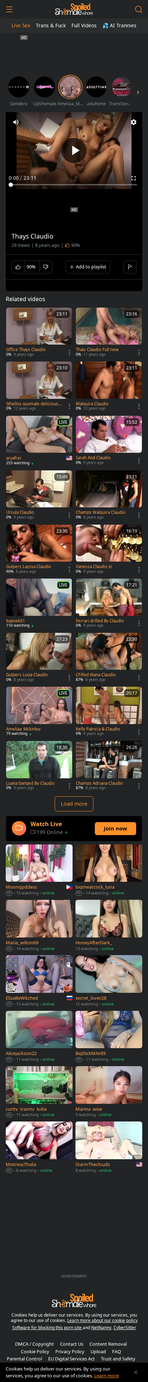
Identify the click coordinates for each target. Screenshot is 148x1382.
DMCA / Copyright (34, 1344)
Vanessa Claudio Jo (94, 567)
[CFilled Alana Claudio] (109, 658)
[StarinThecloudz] (108, 1147)
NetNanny (101, 1328)
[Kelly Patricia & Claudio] (109, 712)
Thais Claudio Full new (97, 349)
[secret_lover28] (108, 981)
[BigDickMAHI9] (108, 1037)
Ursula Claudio (20, 512)
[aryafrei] (39, 441)
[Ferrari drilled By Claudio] (109, 604)
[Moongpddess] (39, 870)
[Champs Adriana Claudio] (109, 766)
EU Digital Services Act (71, 1358)
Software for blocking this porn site (47, 1328)
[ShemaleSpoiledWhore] (74, 9)
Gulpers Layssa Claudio (28, 567)
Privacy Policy (69, 1351)
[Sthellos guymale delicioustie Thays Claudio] (39, 386)
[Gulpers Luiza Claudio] (39, 658)
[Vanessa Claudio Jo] (109, 550)
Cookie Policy (35, 1351)
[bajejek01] (39, 604)
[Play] (74, 150)
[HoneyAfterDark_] (108, 926)
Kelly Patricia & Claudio (98, 729)
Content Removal (108, 1344)
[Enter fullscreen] (133, 178)
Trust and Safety (118, 1358)
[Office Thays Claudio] (39, 333)
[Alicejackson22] (39, 1037)
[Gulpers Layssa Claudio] (39, 550)
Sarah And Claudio (93, 458)
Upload (98, 1351)
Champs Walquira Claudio (100, 512)
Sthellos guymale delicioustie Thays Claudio (33, 404)
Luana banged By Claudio (30, 783)
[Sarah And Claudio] (109, 441)
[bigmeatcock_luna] (108, 870)
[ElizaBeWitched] (39, 981)
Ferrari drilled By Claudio (100, 621)
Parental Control (24, 1358)
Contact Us (71, 1344)
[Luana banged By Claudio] (39, 766)
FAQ (116, 1351)
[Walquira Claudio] (109, 386)
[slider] (74, 184)
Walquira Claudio (92, 404)
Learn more (106, 1375)
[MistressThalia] (39, 1147)
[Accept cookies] (135, 1372)
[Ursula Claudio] (39, 495)
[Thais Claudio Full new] (109, 333)
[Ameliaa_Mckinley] (39, 712)
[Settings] (133, 122)
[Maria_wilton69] (39, 926)
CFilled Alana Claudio (96, 675)
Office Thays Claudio (26, 349)
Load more (74, 803)
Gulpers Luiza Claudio (27, 675)
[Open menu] (9, 9)
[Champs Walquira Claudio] (109, 495)
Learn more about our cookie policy (102, 1320)
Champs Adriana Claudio (99, 783)
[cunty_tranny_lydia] (39, 1092)
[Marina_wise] (108, 1092)
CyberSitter (125, 1328)
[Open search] (138, 9)
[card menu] (69, 352)
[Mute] (16, 122)
